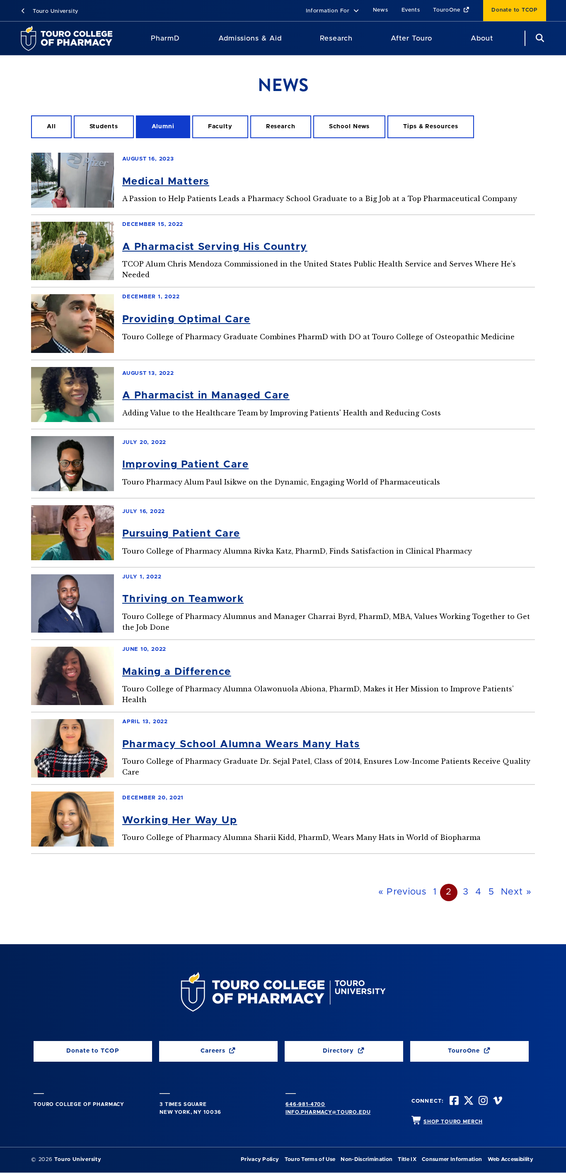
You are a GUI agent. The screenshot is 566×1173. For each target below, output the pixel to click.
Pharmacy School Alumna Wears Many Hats (241, 744)
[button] (332, 11)
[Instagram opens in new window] (482, 1101)
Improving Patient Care (185, 465)
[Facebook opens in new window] (453, 1101)
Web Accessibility (510, 1159)
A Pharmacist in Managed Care (206, 396)
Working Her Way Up (179, 820)
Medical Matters (165, 182)
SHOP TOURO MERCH (452, 1121)
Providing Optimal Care (186, 319)
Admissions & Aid (250, 38)
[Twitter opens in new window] (467, 1101)
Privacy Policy (260, 1159)
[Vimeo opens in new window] (496, 1101)
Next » (516, 892)
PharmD (165, 38)
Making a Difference (176, 672)
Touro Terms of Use (310, 1159)
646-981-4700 (305, 1104)
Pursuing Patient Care (181, 534)
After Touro (411, 38)
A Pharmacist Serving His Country (214, 247)
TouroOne (447, 10)
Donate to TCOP (514, 10)
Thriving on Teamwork (183, 599)
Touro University (54, 11)
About (482, 38)
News (380, 10)
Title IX (407, 1159)
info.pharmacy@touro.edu (327, 1112)
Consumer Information (452, 1159)
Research (336, 38)
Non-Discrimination (366, 1159)
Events (411, 10)
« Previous (402, 892)
